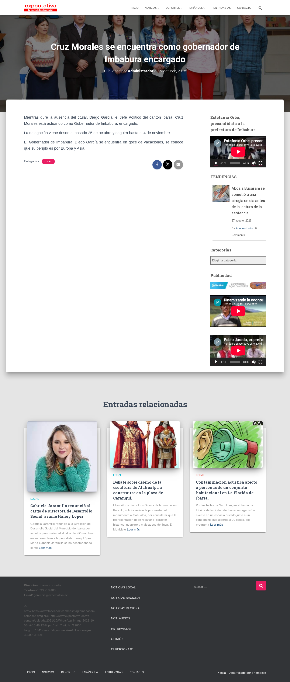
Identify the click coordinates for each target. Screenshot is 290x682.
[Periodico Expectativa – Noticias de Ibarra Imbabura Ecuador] (41, 7)
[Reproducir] (216, 163)
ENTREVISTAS (222, 7)
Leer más (45, 547)
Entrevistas (121, 628)
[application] (238, 151)
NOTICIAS (151, 7)
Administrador (244, 228)
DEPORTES (173, 7)
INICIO (134, 7)
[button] (158, 7)
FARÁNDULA (197, 7)
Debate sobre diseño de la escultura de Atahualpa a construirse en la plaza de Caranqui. (138, 490)
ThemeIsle (259, 672)
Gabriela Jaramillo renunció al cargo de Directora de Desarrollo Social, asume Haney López (61, 511)
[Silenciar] (254, 163)
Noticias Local (123, 587)
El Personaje (122, 649)
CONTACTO (244, 7)
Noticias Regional (126, 608)
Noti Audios (120, 618)
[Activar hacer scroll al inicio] (281, 673)
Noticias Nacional (126, 597)
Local (48, 161)
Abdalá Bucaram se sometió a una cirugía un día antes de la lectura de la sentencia (248, 200)
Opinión (117, 639)
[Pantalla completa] (260, 163)
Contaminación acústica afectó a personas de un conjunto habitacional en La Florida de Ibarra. (226, 490)
